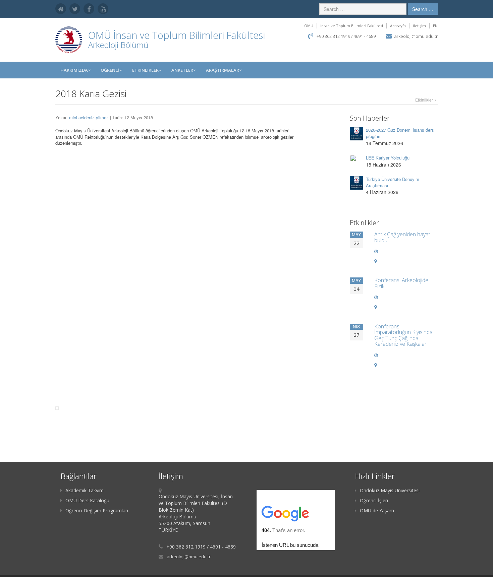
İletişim (419, 25)
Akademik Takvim (84, 490)
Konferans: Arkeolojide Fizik (401, 283)
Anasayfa (398, 25)
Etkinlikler (145, 70)
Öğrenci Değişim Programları (96, 510)
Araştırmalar (222, 70)
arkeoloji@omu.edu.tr (416, 36)
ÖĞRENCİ (110, 70)
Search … (422, 9)
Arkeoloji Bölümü (118, 44)
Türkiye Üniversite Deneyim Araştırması (392, 182)
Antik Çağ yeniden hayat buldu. (402, 237)
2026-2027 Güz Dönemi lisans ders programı (400, 133)
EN (435, 25)
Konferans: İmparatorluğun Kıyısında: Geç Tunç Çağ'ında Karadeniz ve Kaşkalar (404, 335)
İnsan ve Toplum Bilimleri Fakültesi (351, 25)
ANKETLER (182, 70)
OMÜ (308, 25)
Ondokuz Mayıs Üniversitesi (390, 490)
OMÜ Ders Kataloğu (87, 500)
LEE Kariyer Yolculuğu (387, 157)
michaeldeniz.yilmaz (89, 117)
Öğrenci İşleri (374, 500)
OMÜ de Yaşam (377, 510)
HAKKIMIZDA (74, 70)
